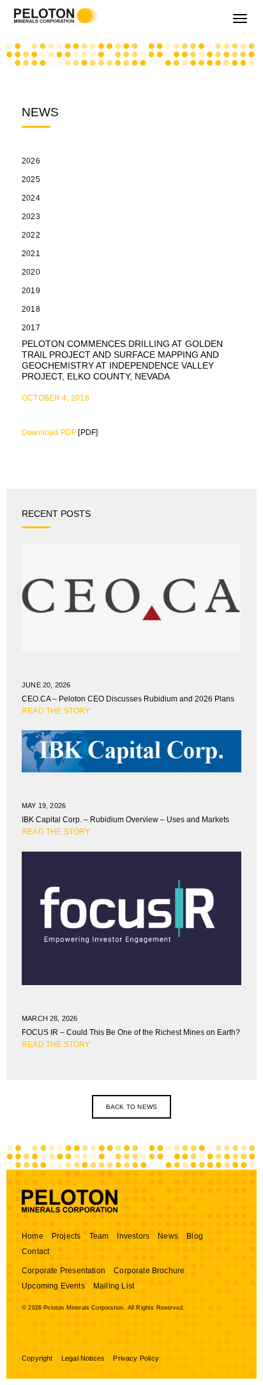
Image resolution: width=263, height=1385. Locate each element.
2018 (31, 309)
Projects (66, 1236)
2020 (31, 272)
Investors (133, 1236)
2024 (31, 198)
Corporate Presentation (63, 1270)
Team (99, 1236)
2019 (31, 290)
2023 (31, 216)
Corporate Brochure (149, 1270)
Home (32, 1236)
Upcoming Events (53, 1286)
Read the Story (56, 711)
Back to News (131, 1106)
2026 (31, 161)
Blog (194, 1236)
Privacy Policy (136, 1358)
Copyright (37, 1358)
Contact (35, 1251)
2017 (31, 327)
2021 (31, 253)
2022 (31, 235)
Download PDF (49, 432)
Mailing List (113, 1286)
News (168, 1236)
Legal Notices (83, 1358)
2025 (31, 179)
